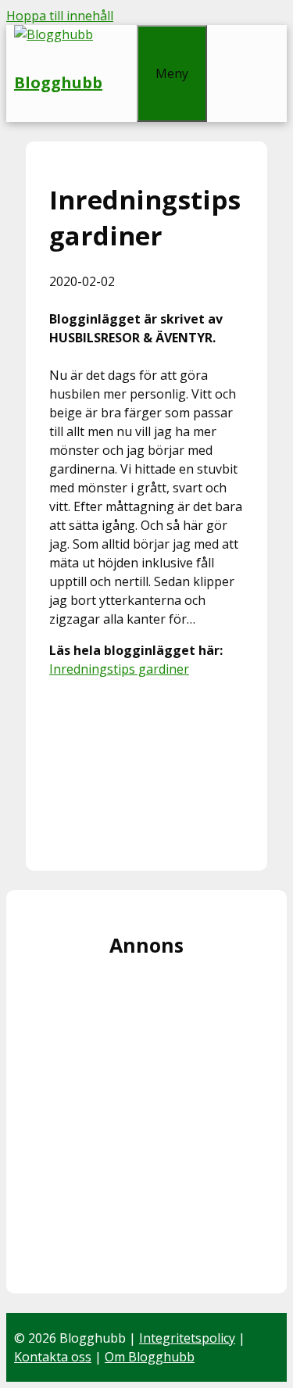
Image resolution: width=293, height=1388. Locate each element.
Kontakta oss (52, 1356)
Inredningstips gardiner (119, 669)
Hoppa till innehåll (59, 15)
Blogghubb (58, 82)
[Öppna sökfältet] (119, 34)
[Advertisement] (146, 769)
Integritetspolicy (187, 1338)
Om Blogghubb (150, 1356)
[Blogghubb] (53, 34)
